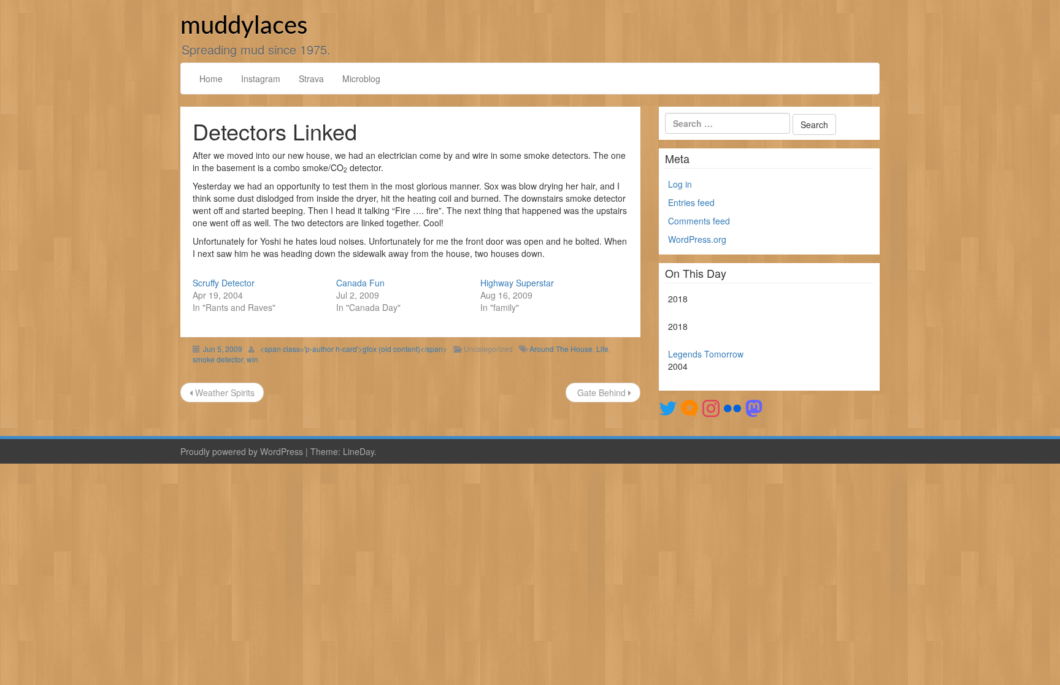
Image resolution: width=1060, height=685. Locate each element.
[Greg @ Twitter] (668, 407)
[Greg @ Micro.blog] (689, 407)
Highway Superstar (517, 283)
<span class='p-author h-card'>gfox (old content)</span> (353, 348)
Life (602, 348)
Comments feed (699, 221)
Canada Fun (360, 283)
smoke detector (218, 359)
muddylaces (243, 26)
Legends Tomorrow (705, 354)
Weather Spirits (224, 392)
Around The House (561, 348)
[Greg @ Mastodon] (753, 407)
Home (211, 78)
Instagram (260, 78)
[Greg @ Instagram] (711, 407)
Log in (680, 184)
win (252, 359)
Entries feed (691, 202)
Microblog (361, 78)
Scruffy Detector (224, 283)
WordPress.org (697, 239)
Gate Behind (601, 392)
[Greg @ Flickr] (732, 407)
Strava (311, 78)
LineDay (358, 451)
